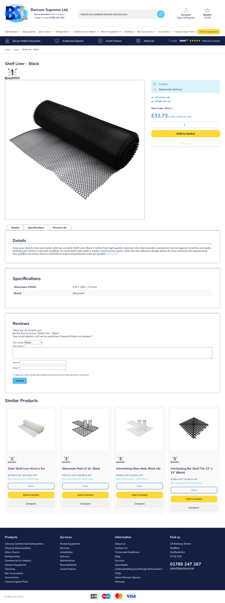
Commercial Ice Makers (84, 31)
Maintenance (67, 560)
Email (16, 368)
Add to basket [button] (31, 494)
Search (161, 14)
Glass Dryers (44, 31)
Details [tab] (15, 227)
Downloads (121, 564)
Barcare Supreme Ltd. (49, 9)
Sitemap (120, 581)
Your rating (18, 342)
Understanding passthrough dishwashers (138, 568)
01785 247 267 (185, 564)
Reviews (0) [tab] (60, 227)
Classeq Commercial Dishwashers (24, 543)
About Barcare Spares (128, 577)
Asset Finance (114, 40)
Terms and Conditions (127, 552)
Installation (66, 552)
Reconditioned (68, 564)
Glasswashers (29, 31)
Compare (186, 143)
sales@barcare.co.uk (182, 568)
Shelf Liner (112, 253)
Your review (19, 346)
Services (65, 547)
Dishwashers (11, 31)
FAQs (118, 573)
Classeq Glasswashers (18, 547)
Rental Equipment (209, 31)
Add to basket (185, 133)
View (31, 486)
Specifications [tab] (36, 227)
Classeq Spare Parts (184, 31)
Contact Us (121, 547)
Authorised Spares (73, 40)
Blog (117, 556)
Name (16, 362)
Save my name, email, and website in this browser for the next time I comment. (52, 375)
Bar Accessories (145, 31)
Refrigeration (62, 31)
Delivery (64, 556)
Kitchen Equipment (110, 31)
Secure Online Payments (26, 40)
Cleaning (128, 31)
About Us (149, 40)
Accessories (164, 31)
